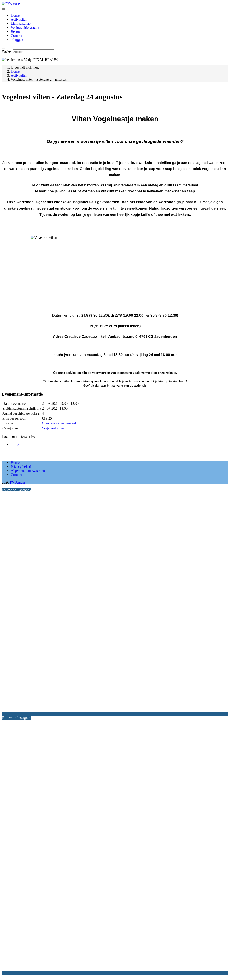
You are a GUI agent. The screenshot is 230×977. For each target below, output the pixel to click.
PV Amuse (17, 482)
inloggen (17, 40)
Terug (15, 444)
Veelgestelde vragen (25, 27)
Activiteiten (19, 19)
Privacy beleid (21, 467)
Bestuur (16, 31)
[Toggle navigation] (3, 9)
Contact (16, 36)
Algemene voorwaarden (28, 471)
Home (15, 15)
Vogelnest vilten (53, 428)
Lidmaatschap (21, 23)
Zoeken (7, 51)
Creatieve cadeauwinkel (59, 423)
